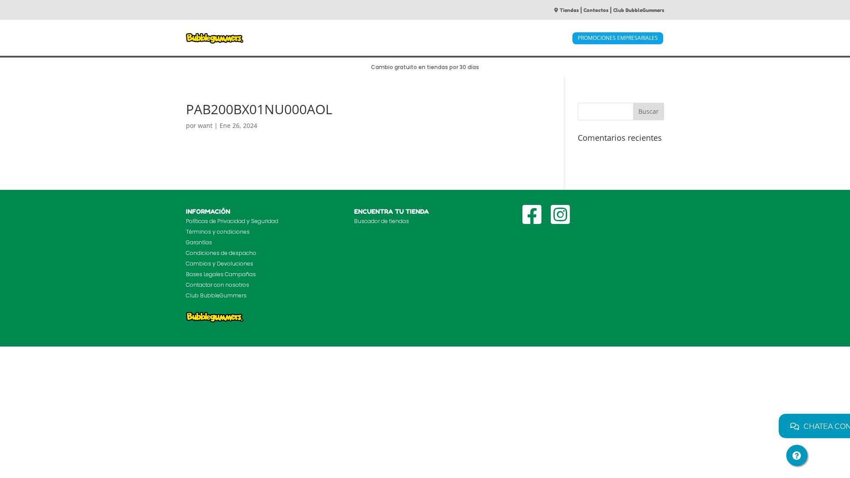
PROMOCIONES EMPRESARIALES (618, 38)
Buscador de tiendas (381, 221)
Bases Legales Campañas (221, 274)
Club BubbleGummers (638, 10)
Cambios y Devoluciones (219, 263)
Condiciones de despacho (221, 253)
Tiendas (569, 10)
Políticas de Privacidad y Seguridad (232, 221)
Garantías (199, 242)
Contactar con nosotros (217, 285)
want (205, 125)
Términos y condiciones (218, 231)
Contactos (595, 10)
